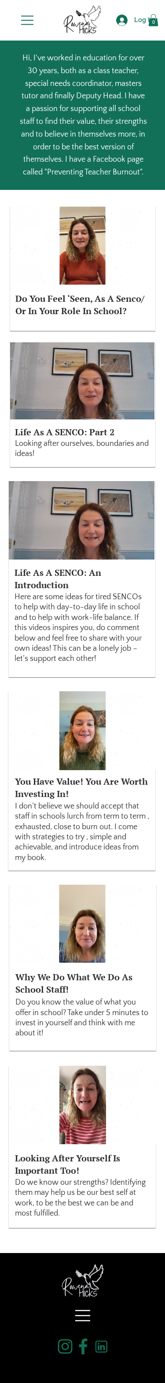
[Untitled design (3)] (65, 1346)
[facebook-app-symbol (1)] (83, 1346)
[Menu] (28, 20)
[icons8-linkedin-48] (101, 1346)
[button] (153, 20)
